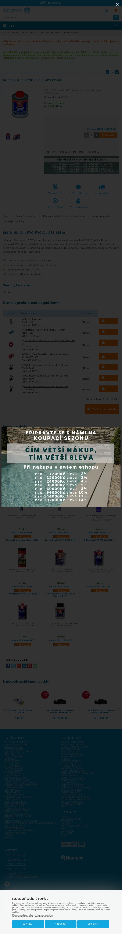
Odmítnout (28, 924)
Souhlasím (93, 924)
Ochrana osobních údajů (22, 915)
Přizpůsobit (61, 924)
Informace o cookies (44, 915)
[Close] (117, 4)
